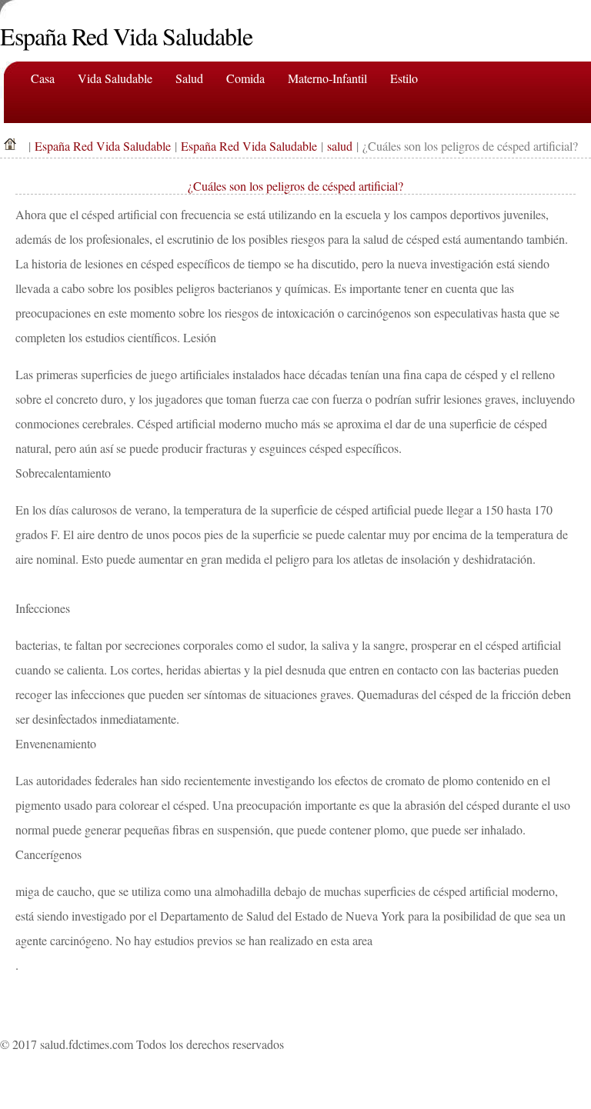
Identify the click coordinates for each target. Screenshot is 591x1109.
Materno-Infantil (327, 78)
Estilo (404, 78)
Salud (189, 78)
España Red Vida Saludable (103, 146)
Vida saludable (115, 78)
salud (339, 146)
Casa (43, 78)
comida (245, 78)
